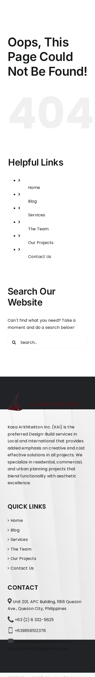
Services (36, 215)
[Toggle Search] (67, 9)
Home (34, 187)
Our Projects (41, 243)
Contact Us (39, 257)
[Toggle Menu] (83, 10)
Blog (32, 201)
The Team (38, 229)
